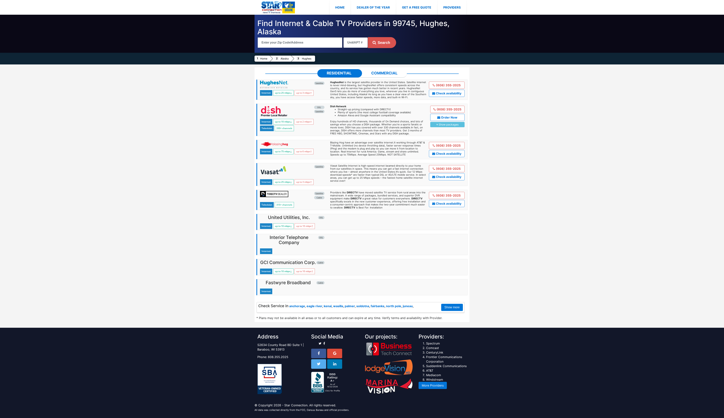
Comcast (432, 348)
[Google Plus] (334, 353)
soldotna (362, 306)
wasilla (338, 306)
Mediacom (433, 375)
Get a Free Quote (416, 7)
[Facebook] (318, 353)
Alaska (285, 58)
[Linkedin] (334, 364)
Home (343, 7)
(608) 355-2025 (448, 85)
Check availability (448, 93)
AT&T (429, 370)
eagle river (314, 306)
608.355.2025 (278, 357)
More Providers (433, 385)
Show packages (448, 124)
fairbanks (377, 306)
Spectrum (433, 343)
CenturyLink (434, 352)
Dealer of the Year (373, 7)
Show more (452, 307)
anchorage (297, 306)
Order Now (448, 117)
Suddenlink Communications (446, 366)
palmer (350, 306)
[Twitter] (318, 364)
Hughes (306, 58)
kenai (328, 306)
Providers (452, 7)
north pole (393, 306)
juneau (408, 306)
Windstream (434, 379)
